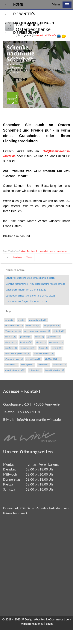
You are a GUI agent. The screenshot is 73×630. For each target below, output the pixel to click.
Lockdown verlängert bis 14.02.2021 (26, 301)
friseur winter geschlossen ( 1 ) (17, 354)
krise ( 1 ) (21, 320)
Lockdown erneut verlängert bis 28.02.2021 (30, 295)
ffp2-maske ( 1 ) (35, 370)
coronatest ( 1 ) (59, 365)
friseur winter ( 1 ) (28, 348)
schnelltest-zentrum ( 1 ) (15, 370)
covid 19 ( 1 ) (57, 348)
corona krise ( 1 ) (33, 326)
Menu (56, 4)
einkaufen (25, 251)
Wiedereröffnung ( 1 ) (14, 359)
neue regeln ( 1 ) (27, 365)
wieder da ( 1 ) (10, 342)
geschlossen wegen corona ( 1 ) (37, 331)
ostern (53, 251)
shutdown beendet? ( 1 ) (44, 354)
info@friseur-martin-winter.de (39, 420)
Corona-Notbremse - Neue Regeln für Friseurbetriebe (35, 284)
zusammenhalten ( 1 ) (14, 326)
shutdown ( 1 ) (11, 348)
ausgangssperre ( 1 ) (52, 326)
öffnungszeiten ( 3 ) (13, 331)
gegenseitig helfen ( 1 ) (38, 320)
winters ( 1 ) (40, 342)
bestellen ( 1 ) (10, 337)
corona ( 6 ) (9, 320)
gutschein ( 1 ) (25, 337)
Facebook (17, 257)
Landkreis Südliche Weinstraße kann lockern (30, 278)
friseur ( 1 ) (43, 348)
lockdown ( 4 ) (26, 342)
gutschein (44, 251)
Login (49, 623)
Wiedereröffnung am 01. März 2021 (26, 289)
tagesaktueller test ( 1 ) (54, 370)
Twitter (29, 257)
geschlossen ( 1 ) (56, 342)
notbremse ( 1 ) (11, 365)
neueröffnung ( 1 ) (33, 359)
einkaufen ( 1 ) (59, 331)
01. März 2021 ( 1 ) (52, 359)
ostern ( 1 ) (39, 337)
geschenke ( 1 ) (54, 337)
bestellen (35, 251)
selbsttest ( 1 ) (43, 365)
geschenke (62, 251)
